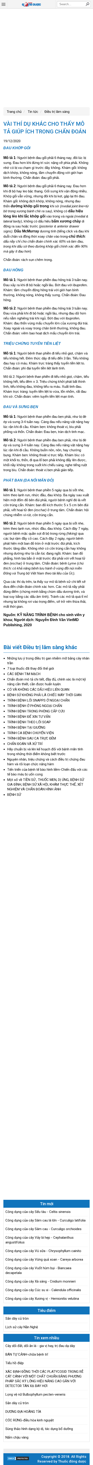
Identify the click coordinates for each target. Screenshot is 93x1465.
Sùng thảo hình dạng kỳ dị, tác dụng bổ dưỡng (39, 1429)
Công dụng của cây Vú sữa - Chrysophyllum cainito (43, 1251)
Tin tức (32, 112)
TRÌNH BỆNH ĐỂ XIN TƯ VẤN (28, 717)
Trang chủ (14, 112)
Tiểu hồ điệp (14, 1363)
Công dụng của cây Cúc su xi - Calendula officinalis (43, 1290)
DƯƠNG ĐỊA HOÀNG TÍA (23, 1412)
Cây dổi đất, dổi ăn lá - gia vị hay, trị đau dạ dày (40, 1346)
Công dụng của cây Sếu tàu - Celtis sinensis (38, 1212)
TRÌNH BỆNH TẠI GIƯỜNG (26, 727)
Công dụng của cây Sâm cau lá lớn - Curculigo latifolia (45, 1220)
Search (87, 4)
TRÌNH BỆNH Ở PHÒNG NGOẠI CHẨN (34, 706)
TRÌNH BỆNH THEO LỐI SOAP (29, 722)
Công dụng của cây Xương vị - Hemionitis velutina (42, 1299)
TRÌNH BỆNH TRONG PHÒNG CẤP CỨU (36, 711)
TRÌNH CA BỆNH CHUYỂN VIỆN (30, 733)
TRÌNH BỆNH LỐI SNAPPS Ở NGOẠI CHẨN (38, 700)
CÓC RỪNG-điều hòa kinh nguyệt (29, 1420)
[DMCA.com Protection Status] (18, 1460)
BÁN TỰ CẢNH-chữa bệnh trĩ (26, 1354)
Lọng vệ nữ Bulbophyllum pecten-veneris (35, 1394)
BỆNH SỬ (14, 795)
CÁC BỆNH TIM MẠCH (23, 674)
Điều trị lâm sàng (57, 112)
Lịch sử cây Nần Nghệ (21, 1327)
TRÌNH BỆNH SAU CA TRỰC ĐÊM (31, 738)
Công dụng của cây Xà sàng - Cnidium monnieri (40, 1281)
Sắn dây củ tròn (17, 1318)
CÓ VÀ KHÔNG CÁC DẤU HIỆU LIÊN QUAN (38, 690)
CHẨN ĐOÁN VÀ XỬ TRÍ (24, 744)
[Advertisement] (46, 57)
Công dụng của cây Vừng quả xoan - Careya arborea (44, 1259)
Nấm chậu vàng (16, 1437)
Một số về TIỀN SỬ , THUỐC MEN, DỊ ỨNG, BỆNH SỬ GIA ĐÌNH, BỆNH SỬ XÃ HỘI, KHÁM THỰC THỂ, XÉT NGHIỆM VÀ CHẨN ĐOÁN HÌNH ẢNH (45, 784)
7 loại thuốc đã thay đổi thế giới (30, 668)
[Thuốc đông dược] (31, 4)
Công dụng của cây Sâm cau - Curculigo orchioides (43, 1229)
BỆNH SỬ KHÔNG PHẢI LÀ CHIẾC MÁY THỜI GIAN (44, 695)
